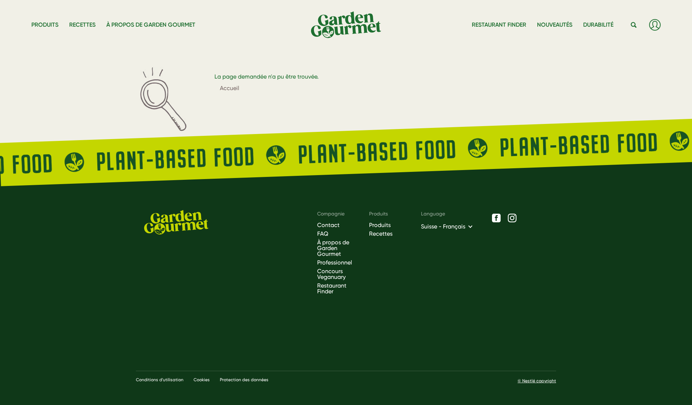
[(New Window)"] (496, 218)
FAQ (322, 234)
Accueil (229, 88)
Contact (328, 225)
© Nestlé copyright (537, 380)
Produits (380, 225)
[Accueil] (348, 25)
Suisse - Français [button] (443, 226)
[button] (634, 25)
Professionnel (334, 263)
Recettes (380, 234)
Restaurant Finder (331, 288)
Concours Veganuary (331, 274)
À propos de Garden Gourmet (333, 248)
